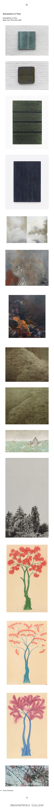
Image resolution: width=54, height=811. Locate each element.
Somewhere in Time (12, 14)
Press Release (8, 790)
